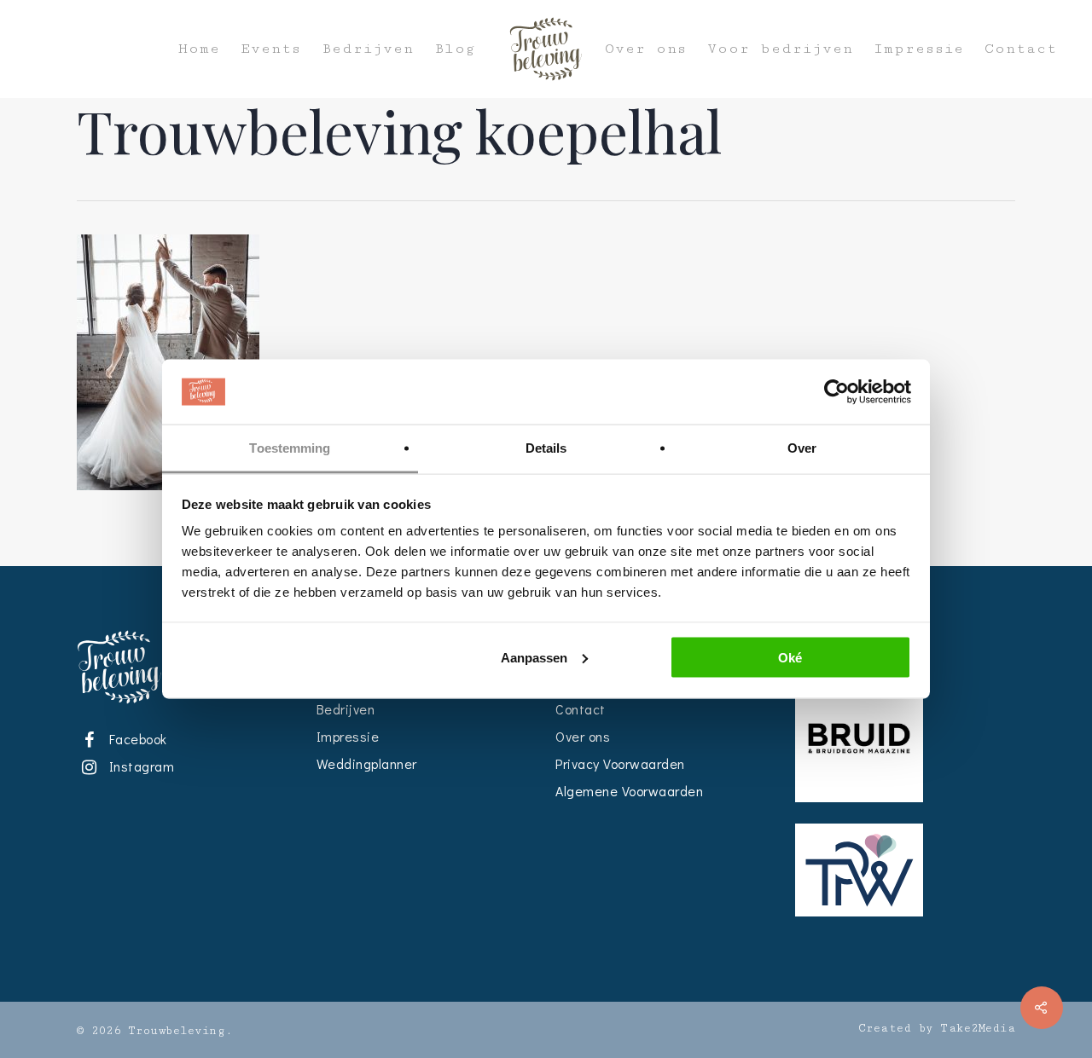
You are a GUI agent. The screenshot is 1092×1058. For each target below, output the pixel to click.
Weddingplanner (367, 763)
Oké (790, 657)
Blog (454, 49)
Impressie (919, 49)
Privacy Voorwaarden (620, 763)
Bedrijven (368, 49)
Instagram (138, 766)
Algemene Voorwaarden (629, 791)
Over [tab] (801, 448)
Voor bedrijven (780, 49)
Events (271, 49)
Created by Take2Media (937, 1028)
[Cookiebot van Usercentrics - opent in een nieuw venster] (836, 392)
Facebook (134, 739)
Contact (1021, 49)
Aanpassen (534, 657)
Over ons (646, 49)
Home (199, 49)
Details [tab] (546, 448)
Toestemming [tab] (289, 448)
